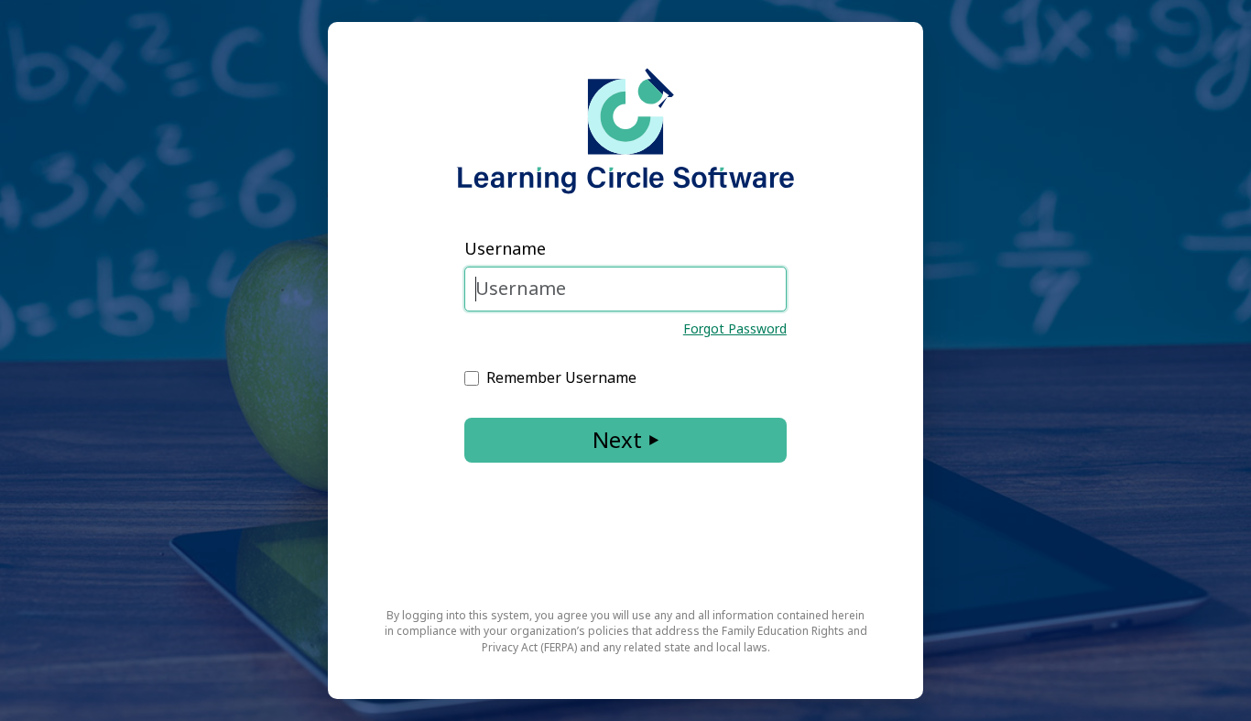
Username (505, 248)
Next (617, 439)
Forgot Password (735, 328)
